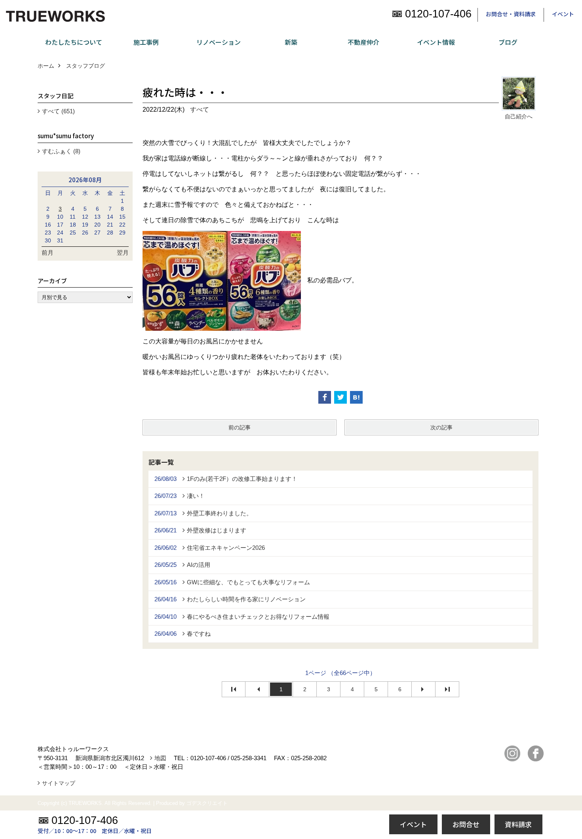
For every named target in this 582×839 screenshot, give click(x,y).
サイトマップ (58, 783)
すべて (199, 109)
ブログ (507, 42)
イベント (563, 14)
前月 (47, 252)
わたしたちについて (73, 42)
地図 (160, 758)
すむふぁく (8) (61, 151)
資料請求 (518, 824)
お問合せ (466, 824)
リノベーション (218, 42)
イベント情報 (436, 42)
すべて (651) (58, 111)
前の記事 (239, 427)
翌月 (123, 252)
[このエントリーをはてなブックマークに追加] (356, 397)
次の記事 (441, 427)
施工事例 (146, 42)
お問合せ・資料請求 (511, 14)
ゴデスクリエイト (207, 803)
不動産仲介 (363, 42)
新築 (291, 42)
